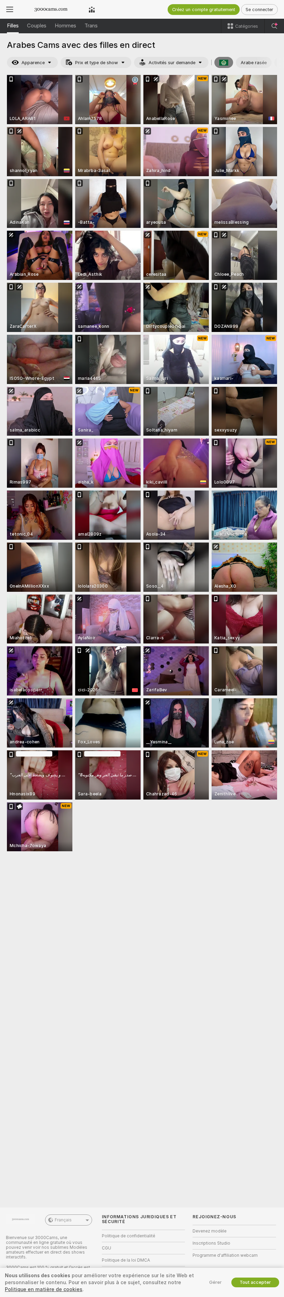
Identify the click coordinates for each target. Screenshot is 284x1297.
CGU (106, 1248)
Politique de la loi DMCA (126, 1260)
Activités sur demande (172, 62)
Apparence (33, 62)
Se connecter (259, 9)
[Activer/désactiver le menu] (9, 9)
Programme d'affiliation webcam (225, 1255)
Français (63, 1220)
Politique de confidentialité (128, 1236)
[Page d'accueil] (50, 9)
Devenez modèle (210, 1231)
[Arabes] (223, 62)
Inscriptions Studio (211, 1243)
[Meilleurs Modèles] (91, 9)
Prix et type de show (96, 62)
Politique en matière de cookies (43, 1289)
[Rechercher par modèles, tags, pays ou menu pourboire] (274, 26)
